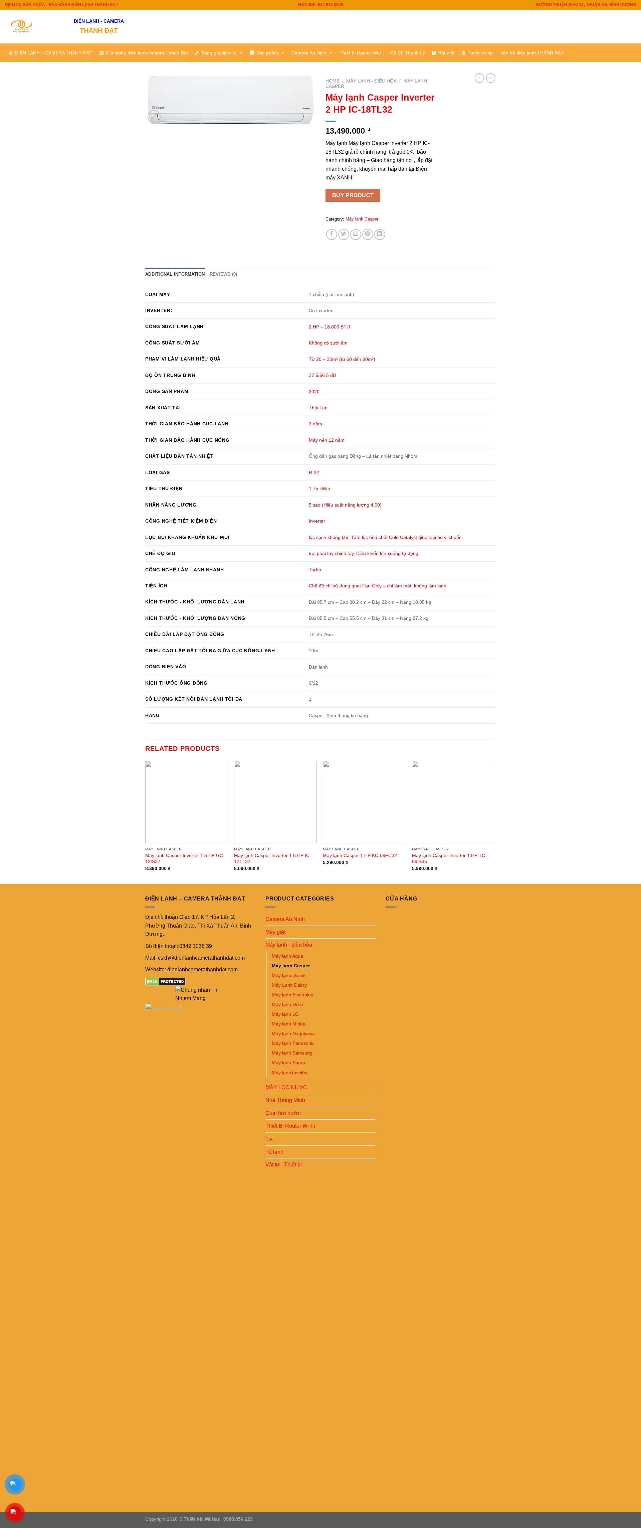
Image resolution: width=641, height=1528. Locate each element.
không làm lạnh (430, 585)
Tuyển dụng (480, 52)
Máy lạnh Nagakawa (293, 1033)
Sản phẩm (267, 52)
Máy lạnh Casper (362, 219)
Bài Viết (446, 52)
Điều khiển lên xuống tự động (387, 553)
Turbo (315, 569)
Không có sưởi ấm (328, 342)
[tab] (175, 274)
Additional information (175, 274)
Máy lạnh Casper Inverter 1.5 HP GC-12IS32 (185, 858)
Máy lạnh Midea (288, 1023)
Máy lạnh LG (285, 1014)
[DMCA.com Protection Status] (165, 981)
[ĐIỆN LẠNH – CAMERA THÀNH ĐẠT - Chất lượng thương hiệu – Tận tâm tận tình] (34, 26)
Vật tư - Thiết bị (283, 1164)
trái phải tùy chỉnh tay (331, 553)
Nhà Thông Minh (285, 1100)
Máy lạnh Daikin (288, 975)
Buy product (353, 195)
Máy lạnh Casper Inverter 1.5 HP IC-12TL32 (272, 858)
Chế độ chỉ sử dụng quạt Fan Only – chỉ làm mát (360, 585)
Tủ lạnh (274, 1152)
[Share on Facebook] (331, 234)
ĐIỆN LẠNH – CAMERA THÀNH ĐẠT (53, 52)
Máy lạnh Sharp (288, 1062)
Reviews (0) (223, 274)
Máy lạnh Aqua (287, 956)
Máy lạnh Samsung (292, 1053)
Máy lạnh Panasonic (293, 1043)
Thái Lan (318, 407)
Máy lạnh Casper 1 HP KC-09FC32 (360, 855)
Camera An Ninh (308, 52)
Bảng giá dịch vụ (218, 52)
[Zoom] (154, 116)
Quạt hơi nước (282, 1113)
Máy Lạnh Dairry (289, 985)
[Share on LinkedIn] (379, 234)
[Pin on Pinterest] (367, 234)
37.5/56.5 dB (322, 375)
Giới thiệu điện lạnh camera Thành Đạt (147, 52)
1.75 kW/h (319, 488)
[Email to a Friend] (355, 234)
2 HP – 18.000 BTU (329, 326)
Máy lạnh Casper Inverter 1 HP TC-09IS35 (449, 858)
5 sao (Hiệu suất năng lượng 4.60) (345, 505)
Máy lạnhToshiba (289, 1072)
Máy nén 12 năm (327, 440)
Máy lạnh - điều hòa (371, 81)
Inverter (317, 521)
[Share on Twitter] (343, 234)
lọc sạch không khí (328, 537)
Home (333, 81)
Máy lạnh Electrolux (292, 994)
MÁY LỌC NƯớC (286, 1087)
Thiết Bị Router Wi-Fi (362, 52)
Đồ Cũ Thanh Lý (407, 52)
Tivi (269, 1139)
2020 (314, 391)
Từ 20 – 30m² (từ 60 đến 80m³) (342, 359)
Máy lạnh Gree (287, 1004)
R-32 (314, 472)
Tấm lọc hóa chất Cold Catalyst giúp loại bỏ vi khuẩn (406, 537)
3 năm (315, 423)
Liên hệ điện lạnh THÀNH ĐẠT (531, 52)
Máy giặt (275, 932)
